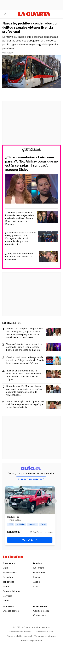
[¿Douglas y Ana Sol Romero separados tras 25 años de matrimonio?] (48, 257)
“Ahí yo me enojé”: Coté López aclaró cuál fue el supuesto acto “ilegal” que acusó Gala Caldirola (25, 404)
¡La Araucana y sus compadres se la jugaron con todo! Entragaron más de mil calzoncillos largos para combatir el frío (20, 238)
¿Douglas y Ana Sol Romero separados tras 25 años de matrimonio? (19, 256)
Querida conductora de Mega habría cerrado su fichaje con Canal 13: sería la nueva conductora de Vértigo (25, 360)
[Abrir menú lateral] (5, 14)
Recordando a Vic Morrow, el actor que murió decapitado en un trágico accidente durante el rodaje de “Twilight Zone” (24, 390)
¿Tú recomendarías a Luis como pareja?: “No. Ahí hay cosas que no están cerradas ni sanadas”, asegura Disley (31, 163)
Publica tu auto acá (31, 479)
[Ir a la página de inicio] (34, 14)
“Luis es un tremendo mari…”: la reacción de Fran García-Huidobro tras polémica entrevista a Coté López (23, 375)
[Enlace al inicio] (31, 150)
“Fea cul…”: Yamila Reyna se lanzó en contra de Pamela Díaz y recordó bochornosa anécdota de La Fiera (24, 347)
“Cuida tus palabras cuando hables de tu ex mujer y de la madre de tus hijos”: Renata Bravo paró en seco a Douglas (19, 218)
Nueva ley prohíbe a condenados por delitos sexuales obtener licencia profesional (30, 27)
